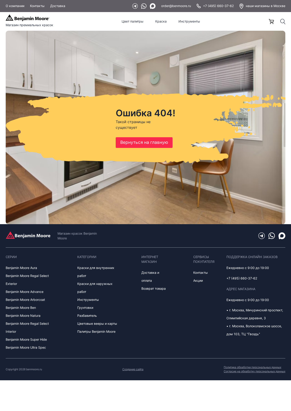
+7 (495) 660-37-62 (218, 6)
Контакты (37, 6)
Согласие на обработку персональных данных (254, 371)
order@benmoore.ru (176, 6)
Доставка (57, 6)
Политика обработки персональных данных (252, 367)
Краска (161, 21)
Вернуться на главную (144, 142)
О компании (15, 6)
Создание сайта (132, 369)
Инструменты (189, 21)
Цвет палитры (132, 21)
